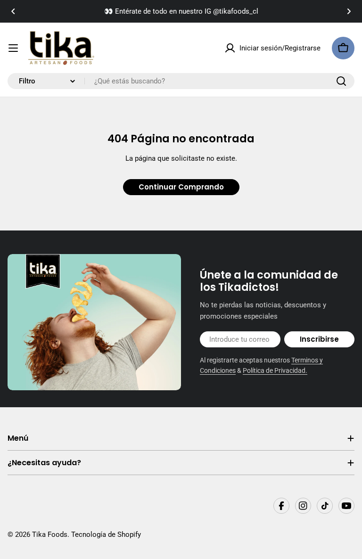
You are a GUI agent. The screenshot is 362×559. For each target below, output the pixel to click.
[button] (13, 11)
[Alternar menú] (13, 48)
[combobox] (181, 81)
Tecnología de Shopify (106, 534)
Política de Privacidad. (275, 370)
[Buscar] (341, 81)
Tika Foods (49, 534)
